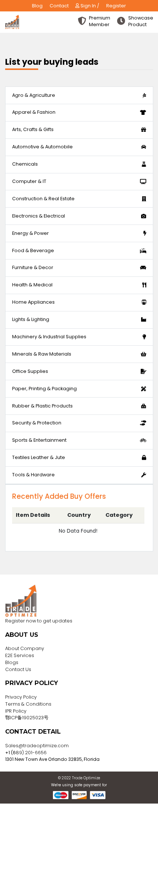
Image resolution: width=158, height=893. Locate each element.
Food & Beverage (33, 250)
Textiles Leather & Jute (38, 457)
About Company (24, 648)
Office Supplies (30, 371)
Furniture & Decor (32, 267)
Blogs (11, 662)
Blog (37, 6)
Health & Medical (32, 285)
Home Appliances (33, 302)
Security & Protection (36, 423)
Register (116, 6)
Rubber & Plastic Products (42, 406)
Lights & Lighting (30, 319)
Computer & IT (29, 181)
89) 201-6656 (31, 752)
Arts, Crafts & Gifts (33, 129)
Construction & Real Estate (43, 198)
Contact (59, 6)
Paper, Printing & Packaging (44, 388)
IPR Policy (15, 711)
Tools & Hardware (33, 475)
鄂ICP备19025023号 (27, 717)
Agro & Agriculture (33, 95)
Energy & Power (30, 233)
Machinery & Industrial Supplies (49, 336)
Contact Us (18, 669)
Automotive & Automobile (42, 147)
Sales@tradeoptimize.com (37, 745)
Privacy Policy (21, 697)
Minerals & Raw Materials (41, 354)
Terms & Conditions (28, 704)
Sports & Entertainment (39, 440)
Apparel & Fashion (33, 112)
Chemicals (25, 164)
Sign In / (89, 6)
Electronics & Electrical (38, 216)
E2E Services (19, 655)
